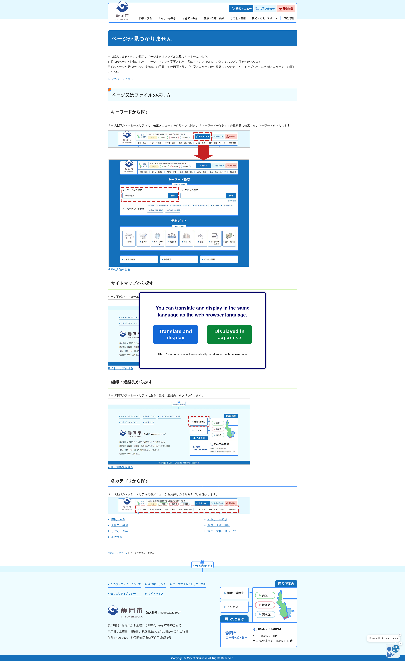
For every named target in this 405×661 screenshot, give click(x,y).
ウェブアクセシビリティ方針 (189, 584)
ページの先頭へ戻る (202, 565)
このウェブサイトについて (125, 584)
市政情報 (116, 537)
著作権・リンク (157, 584)
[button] (241, 8)
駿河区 (266, 605)
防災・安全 (118, 519)
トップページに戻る (120, 79)
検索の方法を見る (119, 269)
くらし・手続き (217, 519)
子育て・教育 (119, 525)
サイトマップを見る (120, 368)
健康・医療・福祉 (218, 525)
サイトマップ (155, 593)
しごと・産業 (119, 531)
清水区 (266, 614)
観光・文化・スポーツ (221, 531)
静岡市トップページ (118, 553)
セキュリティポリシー (123, 593)
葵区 (265, 595)
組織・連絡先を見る (120, 467)
